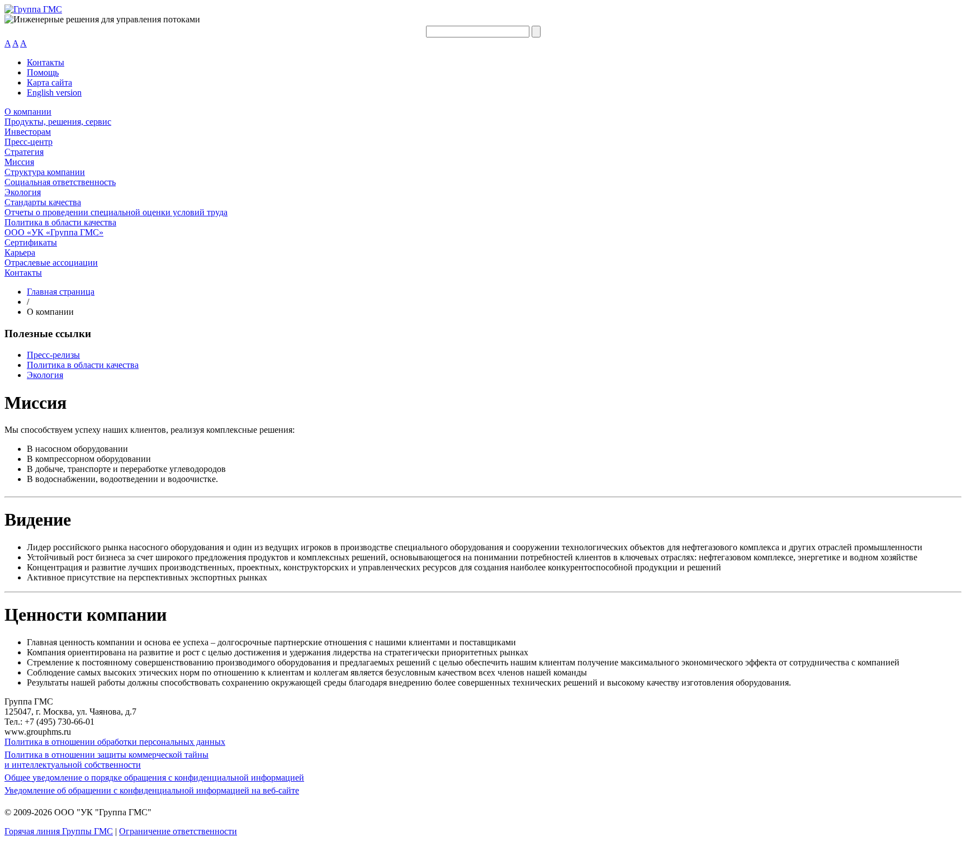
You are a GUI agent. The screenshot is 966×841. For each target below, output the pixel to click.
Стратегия (24, 152)
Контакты (45, 62)
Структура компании (44, 172)
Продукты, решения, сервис (57, 121)
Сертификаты (30, 242)
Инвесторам (27, 131)
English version (54, 92)
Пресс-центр (28, 142)
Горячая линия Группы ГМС (58, 831)
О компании (27, 111)
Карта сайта (49, 82)
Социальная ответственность (60, 182)
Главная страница (60, 291)
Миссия (19, 162)
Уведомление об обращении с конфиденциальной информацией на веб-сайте (151, 790)
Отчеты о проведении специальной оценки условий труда (116, 212)
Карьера (19, 252)
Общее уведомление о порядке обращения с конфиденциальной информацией (154, 777)
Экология (22, 192)
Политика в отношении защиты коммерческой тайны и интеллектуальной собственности (106, 759)
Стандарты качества (42, 202)
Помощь (43, 72)
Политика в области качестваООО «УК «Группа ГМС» (60, 227)
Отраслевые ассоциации (51, 262)
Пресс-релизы (53, 355)
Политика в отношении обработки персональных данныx (114, 741)
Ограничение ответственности (178, 831)
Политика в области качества (83, 365)
